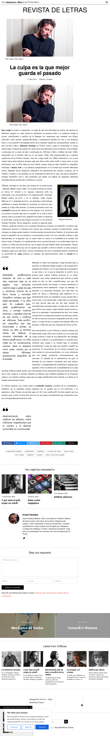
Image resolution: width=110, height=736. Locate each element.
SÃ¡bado (30, 455)
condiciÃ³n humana (14, 451)
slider (39, 455)
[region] (28, 720)
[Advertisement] (55, 720)
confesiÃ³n (29, 451)
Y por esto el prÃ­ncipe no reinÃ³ (11, 502)
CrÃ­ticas (42, 79)
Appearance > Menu (14, 2)
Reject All (28, 727)
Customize (14, 727)
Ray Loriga (19, 455)
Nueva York (68, 451)
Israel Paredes (30, 514)
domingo (40, 451)
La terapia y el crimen (73, 670)
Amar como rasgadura (34, 502)
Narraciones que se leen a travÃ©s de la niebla (54, 672)
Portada (50, 79)
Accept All (42, 727)
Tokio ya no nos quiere (55, 455)
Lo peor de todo (54, 451)
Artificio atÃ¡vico (63, 496)
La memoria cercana (11, 669)
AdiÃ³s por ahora (96, 669)
